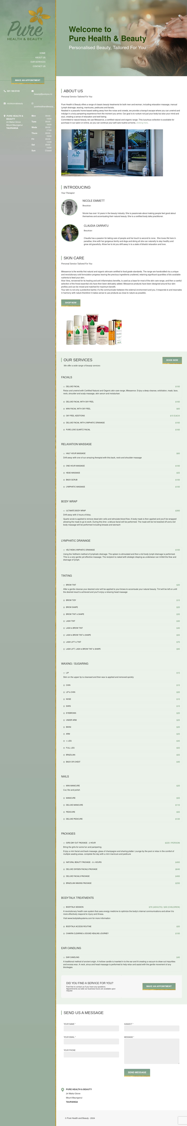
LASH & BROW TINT (123, 628)
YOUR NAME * (69, 1024)
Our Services (38, 61)
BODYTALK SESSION (123, 907)
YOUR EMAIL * (70, 1037)
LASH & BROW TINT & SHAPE (123, 635)
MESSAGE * (129, 1037)
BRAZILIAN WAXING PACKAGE (123, 883)
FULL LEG (123, 747)
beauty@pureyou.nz (43, 94)
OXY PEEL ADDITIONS (123, 415)
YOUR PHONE (69, 1050)
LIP (123, 672)
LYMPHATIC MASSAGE (123, 486)
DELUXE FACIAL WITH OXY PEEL (123, 401)
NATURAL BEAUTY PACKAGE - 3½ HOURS (123, 862)
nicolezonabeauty (15, 103)
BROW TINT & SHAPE (123, 614)
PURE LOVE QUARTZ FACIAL (123, 429)
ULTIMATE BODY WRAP (123, 510)
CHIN (123, 685)
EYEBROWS (123, 713)
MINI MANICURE (123, 785)
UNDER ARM (123, 720)
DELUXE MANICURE (123, 805)
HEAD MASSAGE (123, 472)
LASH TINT (123, 621)
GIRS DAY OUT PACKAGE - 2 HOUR (123, 842)
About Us (40, 57)
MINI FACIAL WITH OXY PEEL (123, 408)
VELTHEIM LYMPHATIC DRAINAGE (123, 549)
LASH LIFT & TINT (123, 642)
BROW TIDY (123, 600)
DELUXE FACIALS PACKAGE (123, 876)
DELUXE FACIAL (123, 386)
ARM (123, 734)
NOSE (123, 699)
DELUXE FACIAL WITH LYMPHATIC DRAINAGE (123, 422)
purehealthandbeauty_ (44, 106)
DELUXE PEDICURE (123, 819)
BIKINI (123, 727)
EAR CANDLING (123, 957)
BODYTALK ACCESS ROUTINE (123, 926)
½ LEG (123, 740)
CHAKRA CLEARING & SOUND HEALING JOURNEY (123, 933)
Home (43, 53)
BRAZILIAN (123, 754)
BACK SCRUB (123, 479)
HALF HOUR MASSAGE (123, 453)
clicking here (142, 122)
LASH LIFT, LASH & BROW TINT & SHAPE (123, 649)
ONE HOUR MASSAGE (123, 465)
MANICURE (123, 798)
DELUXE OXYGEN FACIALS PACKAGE (123, 869)
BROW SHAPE (123, 607)
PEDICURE (123, 812)
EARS (123, 706)
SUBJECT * (128, 1024)
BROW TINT (123, 584)
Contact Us (39, 66)
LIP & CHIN (123, 692)
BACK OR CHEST (123, 761)
